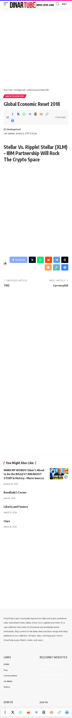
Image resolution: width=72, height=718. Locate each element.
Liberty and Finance (16, 506)
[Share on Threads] (35, 114)
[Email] (41, 114)
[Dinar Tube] (32, 4)
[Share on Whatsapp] (24, 114)
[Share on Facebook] (12, 114)
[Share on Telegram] (29, 114)
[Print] (12, 120)
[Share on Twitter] (18, 114)
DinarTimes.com (50, 679)
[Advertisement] (36, 47)
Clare (7, 521)
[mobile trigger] (7, 4)
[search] (57, 4)
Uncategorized (15, 96)
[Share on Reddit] (28, 712)
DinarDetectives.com (53, 674)
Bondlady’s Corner (15, 492)
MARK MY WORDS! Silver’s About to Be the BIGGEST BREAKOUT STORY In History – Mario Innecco (24, 474)
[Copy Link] (46, 114)
